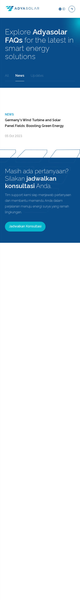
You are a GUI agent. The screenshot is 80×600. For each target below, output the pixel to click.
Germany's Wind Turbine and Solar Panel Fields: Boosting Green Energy (34, 123)
